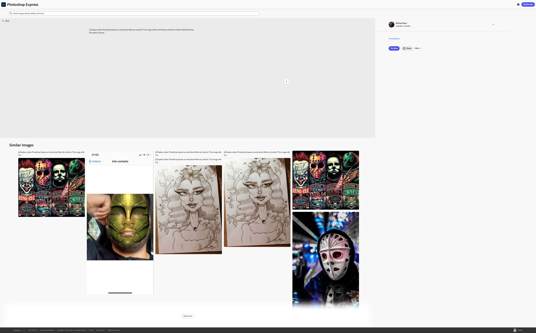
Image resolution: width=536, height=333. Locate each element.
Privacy (91, 330)
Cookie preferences (114, 330)
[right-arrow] (286, 81)
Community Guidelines (47, 330)
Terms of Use (100, 330)
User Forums (33, 330)
